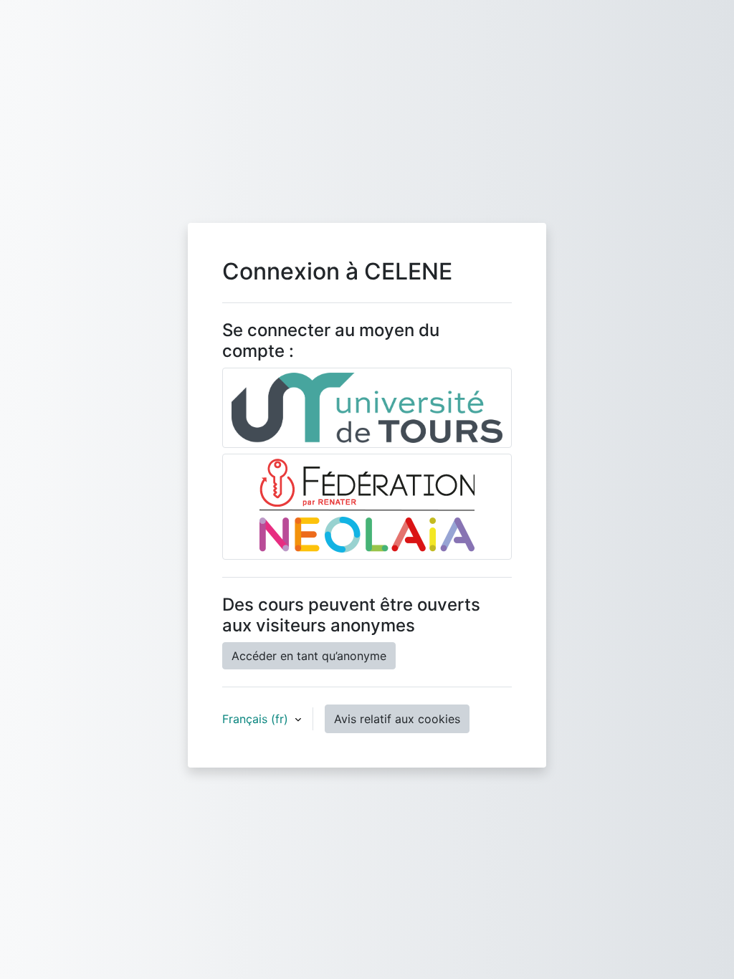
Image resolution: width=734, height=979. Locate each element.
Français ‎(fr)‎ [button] (257, 719)
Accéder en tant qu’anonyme (309, 656)
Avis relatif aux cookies (397, 719)
